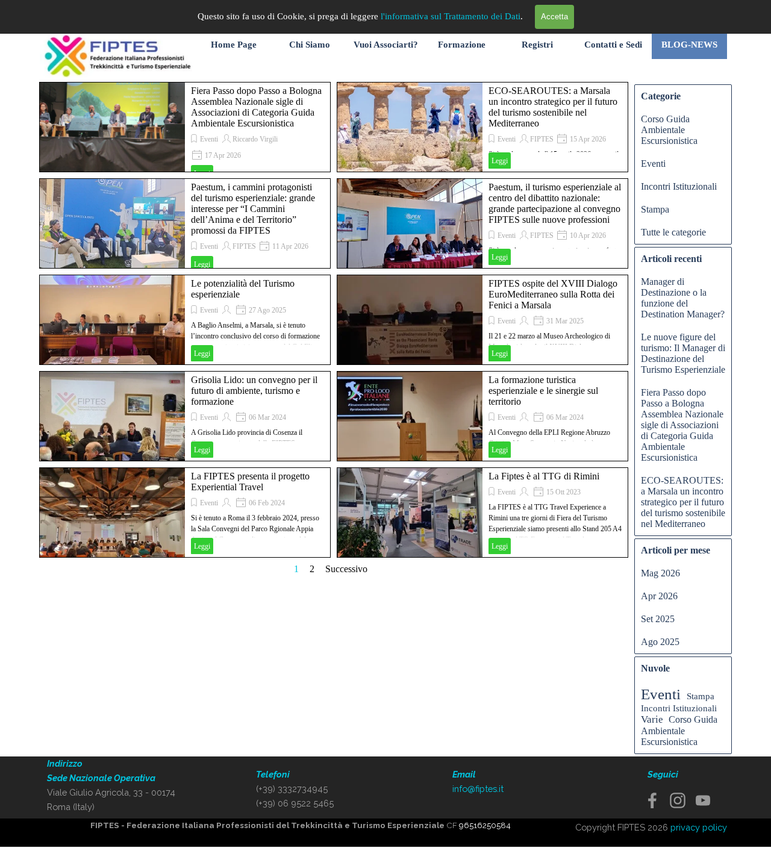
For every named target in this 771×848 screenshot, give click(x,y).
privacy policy (698, 827)
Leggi (500, 161)
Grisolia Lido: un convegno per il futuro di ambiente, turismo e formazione (254, 391)
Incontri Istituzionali (679, 186)
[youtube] (703, 800)
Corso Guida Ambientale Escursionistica (669, 130)
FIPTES (542, 139)
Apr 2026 (659, 596)
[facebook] (652, 800)
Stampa (655, 209)
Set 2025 (658, 619)
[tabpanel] (112, 785)
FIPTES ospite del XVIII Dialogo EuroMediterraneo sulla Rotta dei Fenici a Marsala (553, 294)
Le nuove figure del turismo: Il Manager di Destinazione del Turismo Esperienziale (683, 353)
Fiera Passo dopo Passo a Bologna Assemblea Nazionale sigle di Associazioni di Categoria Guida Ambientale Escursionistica (256, 107)
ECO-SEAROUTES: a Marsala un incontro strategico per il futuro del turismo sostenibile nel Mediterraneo (553, 107)
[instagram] (678, 800)
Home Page (234, 44)
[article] (185, 127)
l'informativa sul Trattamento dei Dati (450, 16)
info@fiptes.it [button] (478, 789)
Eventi (209, 139)
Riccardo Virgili (255, 139)
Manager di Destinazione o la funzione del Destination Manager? (683, 297)
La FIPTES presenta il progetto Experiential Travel (250, 481)
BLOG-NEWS (689, 44)
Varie (652, 719)
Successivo (346, 569)
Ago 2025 (660, 642)
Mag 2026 (660, 573)
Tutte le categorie (673, 232)
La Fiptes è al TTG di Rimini (544, 476)
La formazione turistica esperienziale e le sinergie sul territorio (543, 391)
